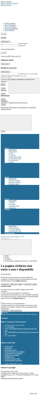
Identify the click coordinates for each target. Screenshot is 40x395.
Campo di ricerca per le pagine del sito (12, 236)
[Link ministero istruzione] (9, 3)
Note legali (8, 348)
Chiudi (3, 88)
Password (22, 45)
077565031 (10, 327)
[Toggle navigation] (16, 122)
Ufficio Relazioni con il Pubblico (15, 352)
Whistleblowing (9, 357)
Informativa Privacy (11, 350)
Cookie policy (9, 346)
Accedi (3, 34)
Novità (7, 257)
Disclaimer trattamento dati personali (12, 378)
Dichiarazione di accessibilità (13, 353)
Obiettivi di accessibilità (12, 355)
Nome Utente (23, 43)
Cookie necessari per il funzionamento (13, 303)
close (3, 131)
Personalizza (5, 284)
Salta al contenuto (6, 1)
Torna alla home (6, 274)
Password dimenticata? (8, 49)
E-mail (21, 74)
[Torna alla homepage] (20, 109)
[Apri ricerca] (24, 85)
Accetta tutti (30, 284)
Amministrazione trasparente (13, 360)
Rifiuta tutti (16, 284)
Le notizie (8, 259)
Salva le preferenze (15, 310)
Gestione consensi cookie (12, 359)
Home (6, 256)
